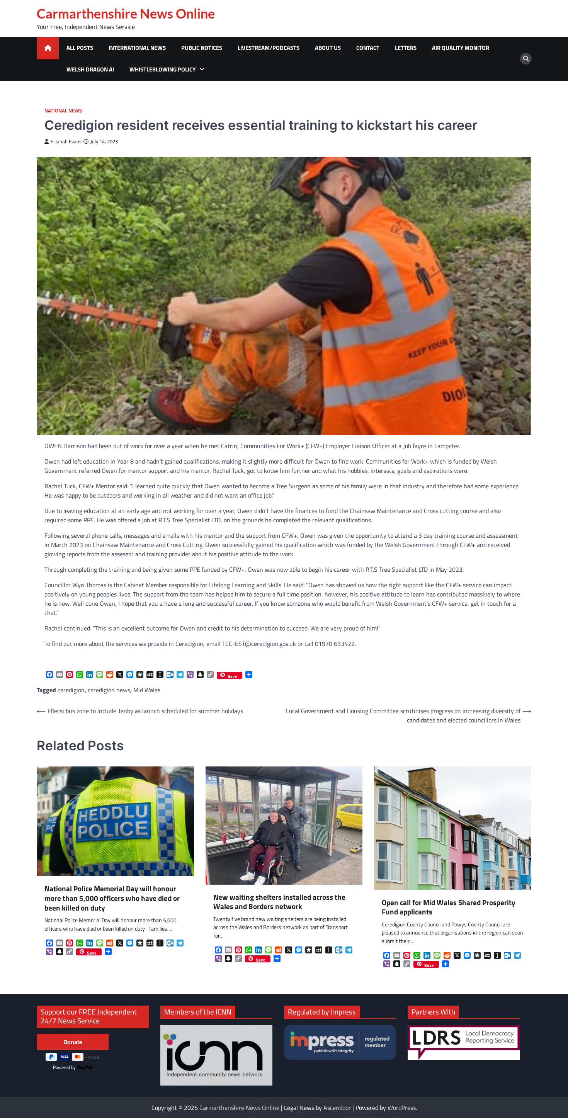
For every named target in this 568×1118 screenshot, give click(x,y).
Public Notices (201, 47)
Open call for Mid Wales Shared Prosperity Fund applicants (448, 907)
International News (137, 47)
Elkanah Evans (66, 141)
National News (63, 111)
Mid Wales (146, 690)
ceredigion (71, 690)
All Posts (79, 47)
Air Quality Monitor (460, 47)
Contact (367, 47)
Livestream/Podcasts (268, 47)
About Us (328, 47)
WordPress (402, 1107)
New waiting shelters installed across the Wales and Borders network (279, 902)
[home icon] (48, 48)
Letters (406, 47)
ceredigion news (109, 690)
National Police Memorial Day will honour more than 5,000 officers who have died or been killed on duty (112, 898)
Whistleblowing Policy (162, 69)
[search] (526, 59)
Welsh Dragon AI (90, 69)
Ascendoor (337, 1107)
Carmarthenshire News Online (126, 13)
